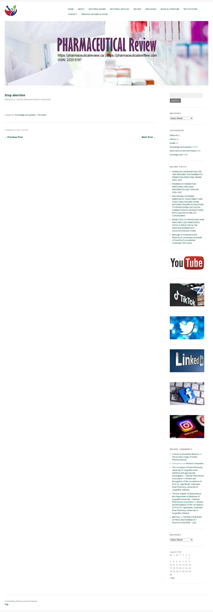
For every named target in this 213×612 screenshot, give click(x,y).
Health (172, 143)
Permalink (42, 115)
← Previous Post (14, 137)
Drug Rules (150, 9)
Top (6, 604)
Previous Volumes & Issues (94, 14)
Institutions (190, 9)
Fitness (173, 139)
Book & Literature (170, 9)
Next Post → (149, 137)
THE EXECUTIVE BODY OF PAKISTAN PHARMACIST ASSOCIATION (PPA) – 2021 (187, 520)
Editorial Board (97, 9)
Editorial (173, 135)
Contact (72, 14)
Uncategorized (176, 154)
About (81, 9)
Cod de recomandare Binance (185, 454)
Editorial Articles (119, 9)
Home (70, 9)
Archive (137, 9)
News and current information (183, 151)
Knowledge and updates (25, 115)
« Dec (172, 578)
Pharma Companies (194, 463)
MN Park (176, 517)
